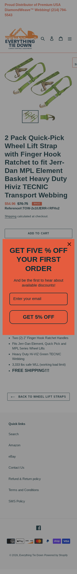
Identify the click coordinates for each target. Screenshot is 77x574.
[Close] (69, 244)
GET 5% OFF (38, 317)
